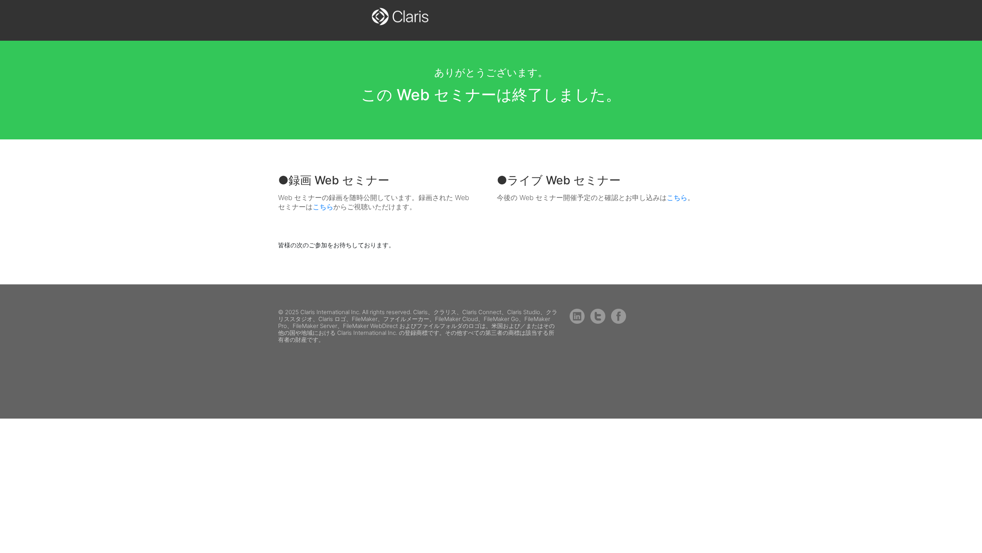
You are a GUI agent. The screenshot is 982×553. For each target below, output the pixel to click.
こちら (323, 207)
